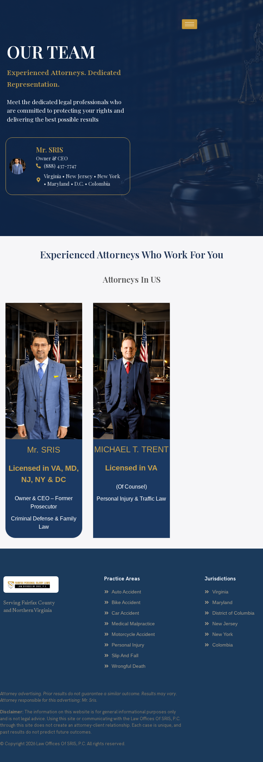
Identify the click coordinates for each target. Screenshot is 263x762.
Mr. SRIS (43, 449)
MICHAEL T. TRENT (131, 449)
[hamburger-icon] (189, 24)
